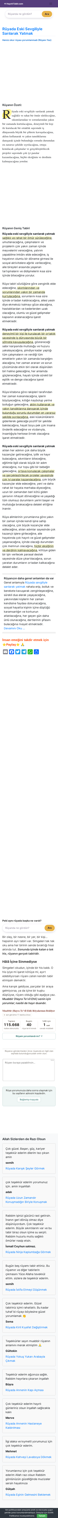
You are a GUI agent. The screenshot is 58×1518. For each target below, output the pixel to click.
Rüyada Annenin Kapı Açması (25, 1390)
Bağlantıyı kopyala (29, 1099)
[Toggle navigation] (51, 4)
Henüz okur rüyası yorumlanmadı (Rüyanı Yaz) (27, 40)
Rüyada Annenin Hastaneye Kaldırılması (24, 1425)
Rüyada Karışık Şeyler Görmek (25, 1168)
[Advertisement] (29, 73)
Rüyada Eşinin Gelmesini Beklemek (28, 1494)
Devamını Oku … (14, 628)
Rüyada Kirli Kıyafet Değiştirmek (27, 1327)
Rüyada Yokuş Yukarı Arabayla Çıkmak (25, 1358)
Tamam (42, 1516)
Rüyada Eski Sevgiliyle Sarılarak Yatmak (22, 31)
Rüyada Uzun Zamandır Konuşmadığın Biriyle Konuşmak (26, 1200)
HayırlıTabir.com (14, 3)
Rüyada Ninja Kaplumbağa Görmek (28, 1252)
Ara (47, 13)
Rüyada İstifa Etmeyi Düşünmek (26, 1289)
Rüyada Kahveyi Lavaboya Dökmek (29, 1457)
